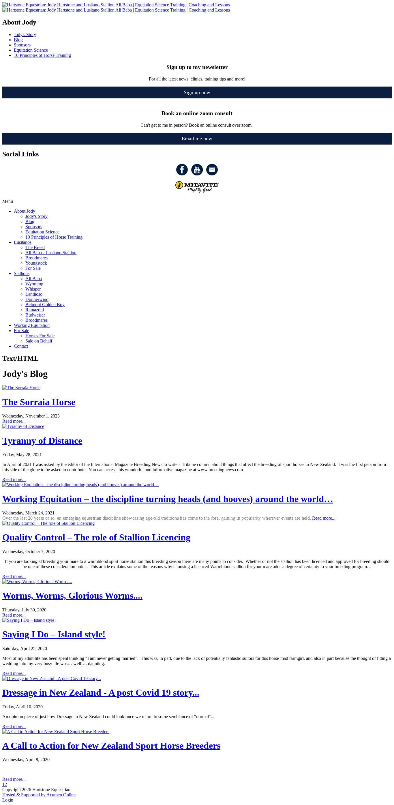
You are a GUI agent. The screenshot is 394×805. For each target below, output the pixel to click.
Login (7, 799)
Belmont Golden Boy (45, 304)
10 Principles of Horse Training (53, 237)
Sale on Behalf (38, 340)
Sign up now (197, 92)
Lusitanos (22, 242)
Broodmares (36, 257)
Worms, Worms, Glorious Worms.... (72, 595)
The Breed (35, 247)
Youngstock (36, 263)
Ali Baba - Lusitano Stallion (50, 252)
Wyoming (34, 283)
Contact (21, 346)
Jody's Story (36, 216)
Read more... (14, 421)
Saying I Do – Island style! (54, 634)
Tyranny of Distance (42, 440)
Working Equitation (32, 325)
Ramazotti (34, 309)
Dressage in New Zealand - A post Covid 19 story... (100, 692)
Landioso (33, 294)
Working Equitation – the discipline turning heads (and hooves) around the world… (167, 499)
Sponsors (33, 226)
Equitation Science (42, 231)
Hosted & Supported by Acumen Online (39, 794)
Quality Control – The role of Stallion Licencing (96, 537)
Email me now (197, 138)
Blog (29, 221)
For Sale (33, 268)
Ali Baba (33, 278)
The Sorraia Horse (38, 402)
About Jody (24, 211)
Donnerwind (36, 299)
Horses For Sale (40, 335)
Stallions (21, 273)
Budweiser (35, 314)
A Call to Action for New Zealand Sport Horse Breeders (111, 745)
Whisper (33, 289)
